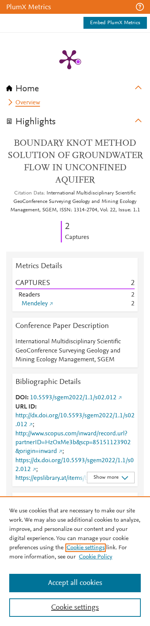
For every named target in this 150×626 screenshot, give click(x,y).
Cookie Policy (95, 557)
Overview (27, 103)
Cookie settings (86, 548)
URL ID (25, 407)
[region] (75, 561)
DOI (21, 398)
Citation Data (28, 193)
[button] (140, 7)
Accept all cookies (75, 583)
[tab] (75, 86)
